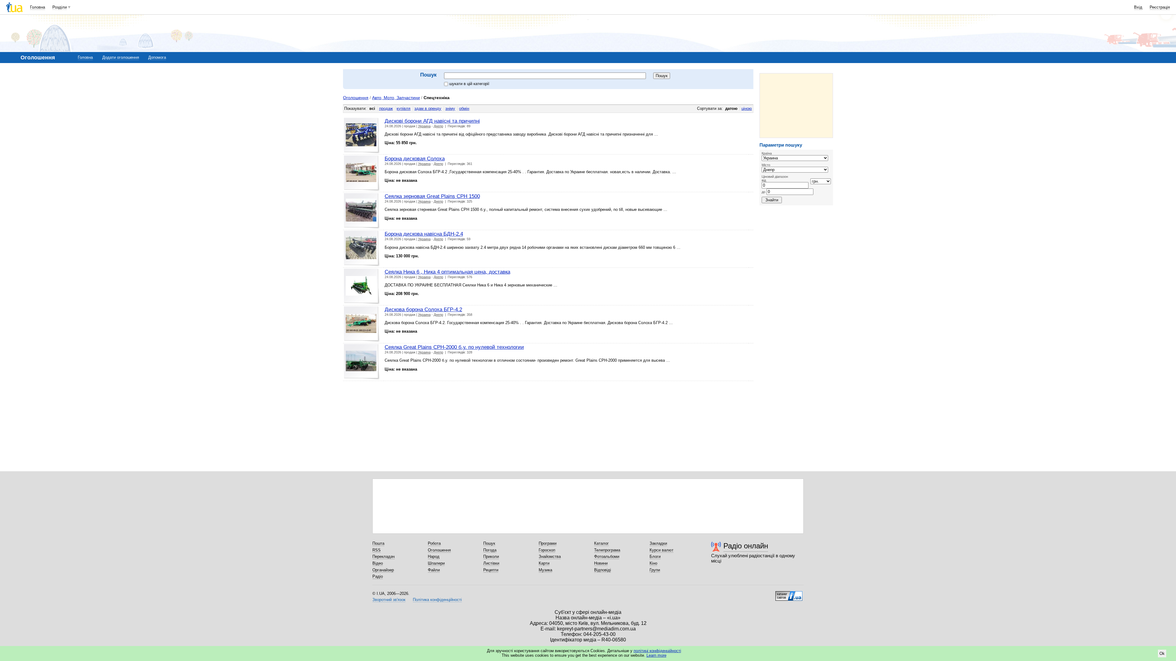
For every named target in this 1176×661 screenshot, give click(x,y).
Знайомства (550, 556)
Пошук (489, 543)
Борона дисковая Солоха (415, 158)
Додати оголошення (120, 57)
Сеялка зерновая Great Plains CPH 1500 (432, 196)
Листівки (491, 563)
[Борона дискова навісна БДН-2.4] (362, 249)
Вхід (1138, 7)
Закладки (658, 543)
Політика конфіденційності (437, 599)
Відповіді (602, 570)
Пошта (378, 543)
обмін (464, 108)
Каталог (601, 543)
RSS (376, 550)
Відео (377, 563)
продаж (386, 108)
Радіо (377, 576)
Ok (1162, 653)
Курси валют (661, 550)
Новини (601, 563)
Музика (545, 570)
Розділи (59, 7)
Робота (434, 543)
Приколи (491, 556)
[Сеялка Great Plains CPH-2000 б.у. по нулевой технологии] (362, 362)
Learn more (656, 655)
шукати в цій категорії (469, 83)
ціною (746, 108)
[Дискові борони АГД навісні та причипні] (362, 136)
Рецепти (490, 570)
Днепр (438, 126)
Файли (434, 570)
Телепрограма (607, 550)
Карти (544, 563)
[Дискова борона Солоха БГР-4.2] (362, 324)
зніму (450, 108)
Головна (37, 7)
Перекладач (383, 556)
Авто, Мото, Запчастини (396, 97)
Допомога (157, 57)
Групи (655, 570)
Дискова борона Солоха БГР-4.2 (423, 309)
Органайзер (383, 570)
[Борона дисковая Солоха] (362, 173)
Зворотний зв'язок (388, 599)
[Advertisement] (796, 105)
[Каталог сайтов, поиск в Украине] (788, 593)
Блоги (655, 556)
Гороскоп (547, 550)
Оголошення (355, 97)
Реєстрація (1160, 7)
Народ (433, 556)
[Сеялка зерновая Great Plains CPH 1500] (362, 211)
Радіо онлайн (745, 546)
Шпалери (436, 563)
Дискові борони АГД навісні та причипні (432, 121)
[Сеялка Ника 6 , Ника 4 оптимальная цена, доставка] (362, 286)
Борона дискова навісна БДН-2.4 (424, 234)
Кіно (653, 563)
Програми (547, 543)
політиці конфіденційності (657, 650)
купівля (403, 108)
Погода (489, 550)
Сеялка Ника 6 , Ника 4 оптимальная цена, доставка (447, 272)
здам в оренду (427, 108)
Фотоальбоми (606, 556)
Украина (424, 126)
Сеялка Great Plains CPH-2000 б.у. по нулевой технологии (454, 347)
